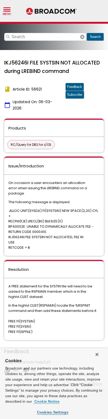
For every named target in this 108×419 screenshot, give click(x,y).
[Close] (97, 354)
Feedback (74, 87)
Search (95, 37)
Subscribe (74, 95)
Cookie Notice (46, 401)
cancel (82, 36)
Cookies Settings (53, 412)
